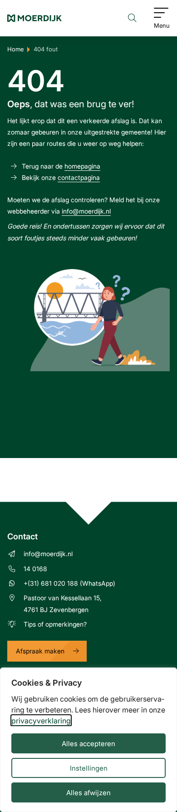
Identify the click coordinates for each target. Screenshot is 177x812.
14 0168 (35, 568)
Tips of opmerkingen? (55, 624)
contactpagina (79, 177)
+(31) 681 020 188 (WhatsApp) (69, 583)
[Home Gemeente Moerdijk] (34, 18)
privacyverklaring (41, 720)
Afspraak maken (40, 651)
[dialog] (88, 740)
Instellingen (89, 768)
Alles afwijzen (88, 792)
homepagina (82, 166)
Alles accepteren (88, 743)
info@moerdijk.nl (86, 211)
